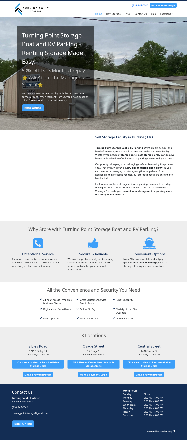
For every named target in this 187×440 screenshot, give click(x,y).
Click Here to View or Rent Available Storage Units (38, 364)
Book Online (23, 424)
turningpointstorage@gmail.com (30, 413)
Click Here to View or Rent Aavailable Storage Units (149, 364)
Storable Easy (166, 431)
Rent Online (32, 108)
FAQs (127, 13)
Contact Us (141, 13)
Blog (153, 13)
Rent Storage (113, 13)
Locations (165, 13)
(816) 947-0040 (140, 5)
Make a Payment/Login (163, 5)
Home (98, 13)
